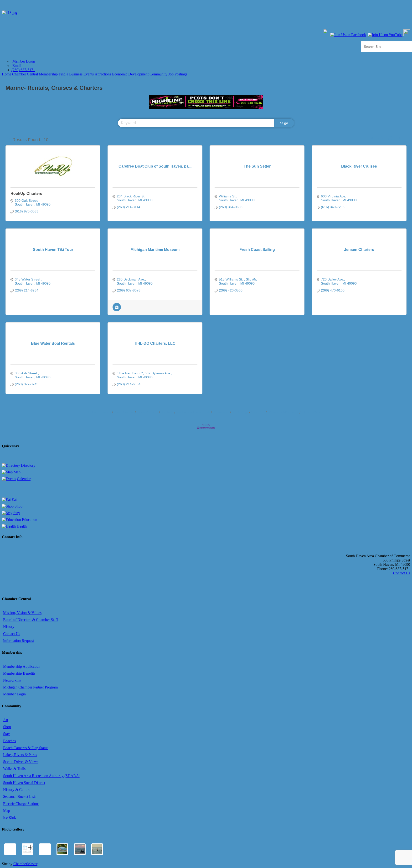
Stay (16, 513)
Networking (12, 680)
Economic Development (130, 74)
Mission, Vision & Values (22, 613)
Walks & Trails (14, 769)
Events (88, 74)
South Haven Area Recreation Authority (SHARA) (41, 776)
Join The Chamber (313, 412)
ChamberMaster (25, 864)
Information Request (18, 641)
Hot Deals (167, 412)
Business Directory (99, 412)
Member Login (23, 61)
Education (29, 520)
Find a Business (70, 74)
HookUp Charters (26, 193)
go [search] (286, 123)
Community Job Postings (168, 74)
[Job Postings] (117, 310)
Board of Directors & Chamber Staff (30, 620)
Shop (18, 506)
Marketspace (221, 412)
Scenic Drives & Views (20, 762)
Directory (28, 465)
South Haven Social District (24, 783)
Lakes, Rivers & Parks (20, 755)
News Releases (124, 412)
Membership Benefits (19, 673)
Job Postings (240, 412)
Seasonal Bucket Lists (19, 796)
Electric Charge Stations (21, 804)
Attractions (103, 74)
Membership (48, 74)
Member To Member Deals (193, 412)
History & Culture (16, 790)
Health (22, 526)
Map (17, 472)
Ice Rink (9, 817)
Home (6, 74)
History (8, 627)
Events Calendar (147, 412)
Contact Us (258, 412)
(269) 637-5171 (23, 70)
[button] (7, 139)
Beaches (9, 741)
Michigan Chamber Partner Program (30, 687)
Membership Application (21, 666)
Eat (14, 500)
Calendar (24, 479)
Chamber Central (25, 74)
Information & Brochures (283, 412)
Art (5, 720)
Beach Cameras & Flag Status (25, 748)
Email (16, 66)
